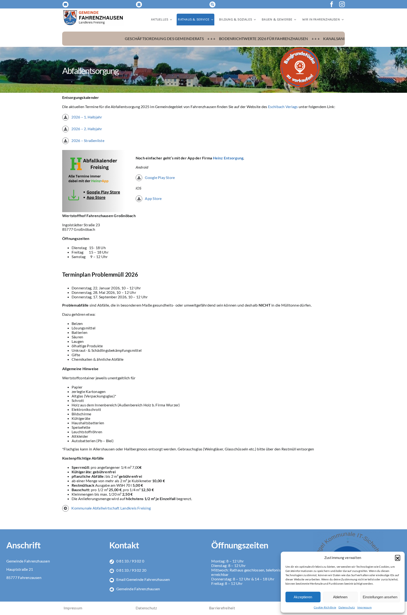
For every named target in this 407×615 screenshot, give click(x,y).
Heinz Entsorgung (228, 158)
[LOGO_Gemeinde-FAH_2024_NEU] (93, 11)
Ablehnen (340, 597)
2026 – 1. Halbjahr (86, 117)
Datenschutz (346, 607)
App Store (153, 198)
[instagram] (342, 4)
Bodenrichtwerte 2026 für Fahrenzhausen (226, 38)
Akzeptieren (303, 597)
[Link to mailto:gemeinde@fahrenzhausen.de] (65, 4)
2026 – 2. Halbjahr (86, 128)
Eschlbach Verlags (283, 106)
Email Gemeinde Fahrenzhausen (143, 579)
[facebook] (331, 4)
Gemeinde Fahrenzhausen (138, 589)
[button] (397, 557)
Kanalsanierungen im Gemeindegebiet (325, 38)
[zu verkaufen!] (299, 48)
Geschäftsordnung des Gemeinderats (127, 38)
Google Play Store (159, 177)
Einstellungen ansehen (380, 597)
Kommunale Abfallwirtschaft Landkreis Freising (111, 508)
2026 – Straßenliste (87, 140)
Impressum (364, 607)
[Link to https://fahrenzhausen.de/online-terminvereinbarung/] (139, 4)
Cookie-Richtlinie (325, 607)
